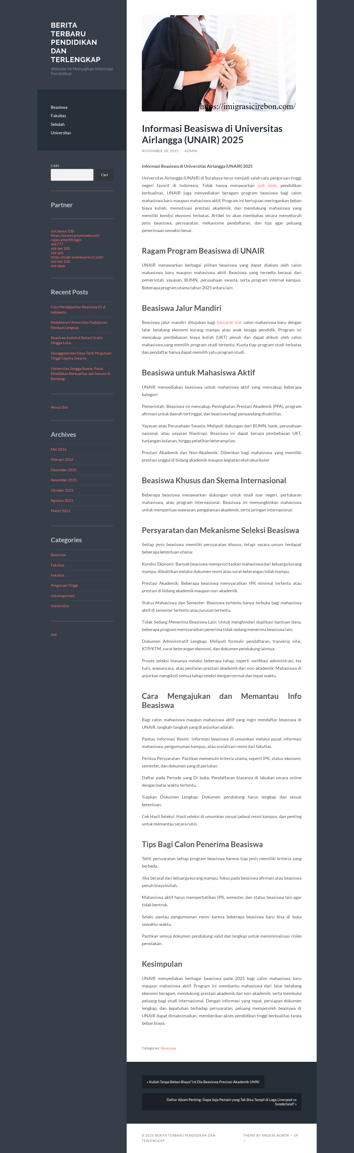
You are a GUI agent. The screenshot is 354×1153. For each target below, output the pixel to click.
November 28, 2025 (160, 151)
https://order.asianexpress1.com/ (77, 257)
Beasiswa (59, 107)
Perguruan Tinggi (64, 585)
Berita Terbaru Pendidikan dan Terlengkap (76, 42)
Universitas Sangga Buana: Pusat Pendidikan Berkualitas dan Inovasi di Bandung (80, 373)
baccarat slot (229, 322)
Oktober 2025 (62, 490)
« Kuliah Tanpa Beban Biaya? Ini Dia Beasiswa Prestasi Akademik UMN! (203, 1082)
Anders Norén (275, 1135)
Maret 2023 (60, 511)
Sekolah (58, 124)
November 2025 (64, 480)
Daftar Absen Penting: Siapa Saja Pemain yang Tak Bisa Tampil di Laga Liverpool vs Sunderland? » (232, 1101)
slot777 (57, 244)
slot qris (57, 253)
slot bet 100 (60, 261)
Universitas (61, 132)
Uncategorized (62, 595)
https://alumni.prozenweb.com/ (75, 235)
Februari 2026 (62, 459)
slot (54, 634)
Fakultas (58, 115)
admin (190, 151)
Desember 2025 (64, 470)
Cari (55, 166)
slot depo (58, 266)
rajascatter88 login (66, 240)
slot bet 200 (60, 248)
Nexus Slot (59, 407)
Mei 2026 (58, 449)
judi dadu (267, 185)
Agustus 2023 (62, 500)
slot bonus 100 (62, 231)
